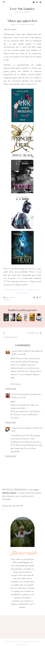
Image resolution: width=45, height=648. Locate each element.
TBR (6, 297)
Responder (10, 389)
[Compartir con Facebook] (34, 297)
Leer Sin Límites (22, 8)
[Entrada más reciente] (7, 333)
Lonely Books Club (19, 351)
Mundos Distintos (19, 394)
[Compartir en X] (37, 297)
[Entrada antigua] (26, 333)
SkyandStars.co (22, 644)
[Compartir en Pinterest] (40, 297)
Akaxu (14, 428)
